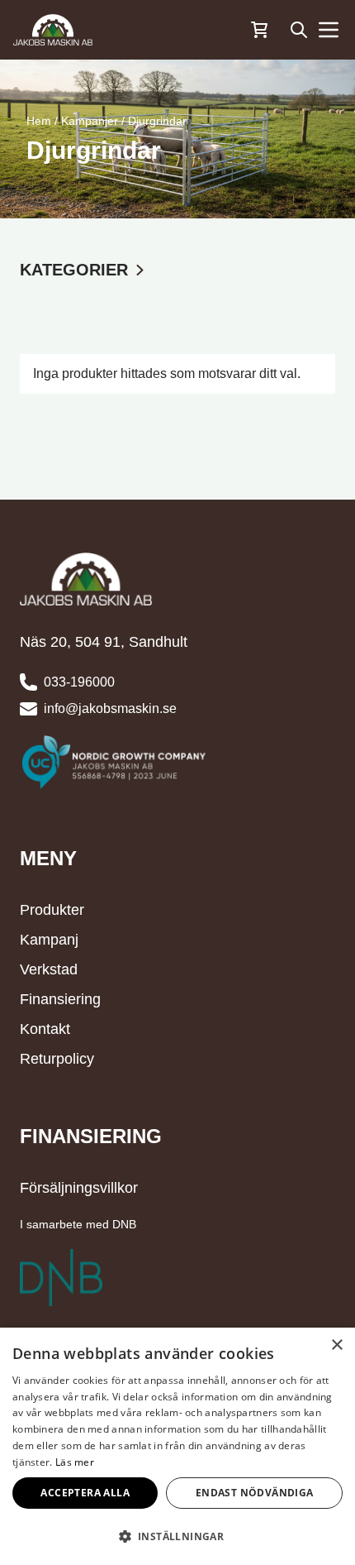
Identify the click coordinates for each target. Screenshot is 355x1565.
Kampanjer (89, 120)
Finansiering (60, 999)
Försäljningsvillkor (79, 1188)
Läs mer (74, 1462)
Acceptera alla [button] (85, 1493)
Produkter (52, 910)
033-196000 (79, 682)
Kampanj (49, 939)
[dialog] (177, 1446)
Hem (38, 120)
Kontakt (45, 1029)
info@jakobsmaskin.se (110, 708)
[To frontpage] (52, 29)
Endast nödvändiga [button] (255, 1493)
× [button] (336, 1345)
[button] (177, 1536)
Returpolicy (57, 1059)
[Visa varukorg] (259, 29)
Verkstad (49, 969)
